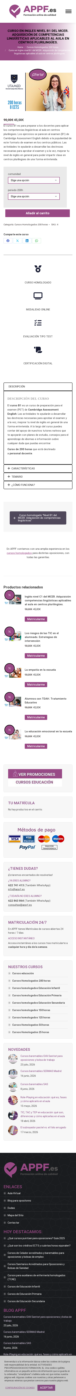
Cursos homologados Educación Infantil (36, 988)
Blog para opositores (19, 1200)
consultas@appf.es (20, 905)
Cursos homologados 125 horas (31, 1017)
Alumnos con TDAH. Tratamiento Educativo (45, 700)
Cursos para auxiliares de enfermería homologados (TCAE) (36, 1277)
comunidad (14, 174)
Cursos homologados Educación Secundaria (38, 1002)
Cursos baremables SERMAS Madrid (41, 1071)
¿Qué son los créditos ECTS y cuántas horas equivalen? (39, 1245)
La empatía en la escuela (40, 669)
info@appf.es (16, 889)
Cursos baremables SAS (34, 1084)
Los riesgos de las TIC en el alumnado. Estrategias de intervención (42, 637)
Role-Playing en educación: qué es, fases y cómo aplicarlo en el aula (44, 1099)
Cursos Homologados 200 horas (31, 224)
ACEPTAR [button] (46, 1387)
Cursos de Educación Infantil (24, 1286)
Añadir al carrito (37, 213)
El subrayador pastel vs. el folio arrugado (43, 1127)
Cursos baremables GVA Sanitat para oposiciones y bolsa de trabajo (42, 1058)
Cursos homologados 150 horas (31, 1010)
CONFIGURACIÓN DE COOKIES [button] (19, 1388)
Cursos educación (23, 973)
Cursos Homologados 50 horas (30, 1024)
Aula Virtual (14, 1193)
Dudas (11, 1208)
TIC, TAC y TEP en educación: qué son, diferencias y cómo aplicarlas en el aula (43, 1114)
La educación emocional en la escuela (48, 731)
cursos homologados (19, 553)
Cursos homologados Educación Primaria (37, 995)
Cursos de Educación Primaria (25, 1294)
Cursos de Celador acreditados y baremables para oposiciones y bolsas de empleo (36, 1255)
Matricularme (36, 619)
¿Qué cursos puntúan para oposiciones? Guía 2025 (36, 1238)
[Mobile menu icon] (68, 11)
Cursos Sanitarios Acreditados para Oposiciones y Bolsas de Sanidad (36, 1266)
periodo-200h (15, 190)
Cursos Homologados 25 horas (30, 1032)
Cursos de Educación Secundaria (26, 1301)
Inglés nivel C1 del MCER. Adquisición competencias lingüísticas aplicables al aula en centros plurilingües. (48, 600)
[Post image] (13, 1059)
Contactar (13, 1222)
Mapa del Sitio (16, 1215)
